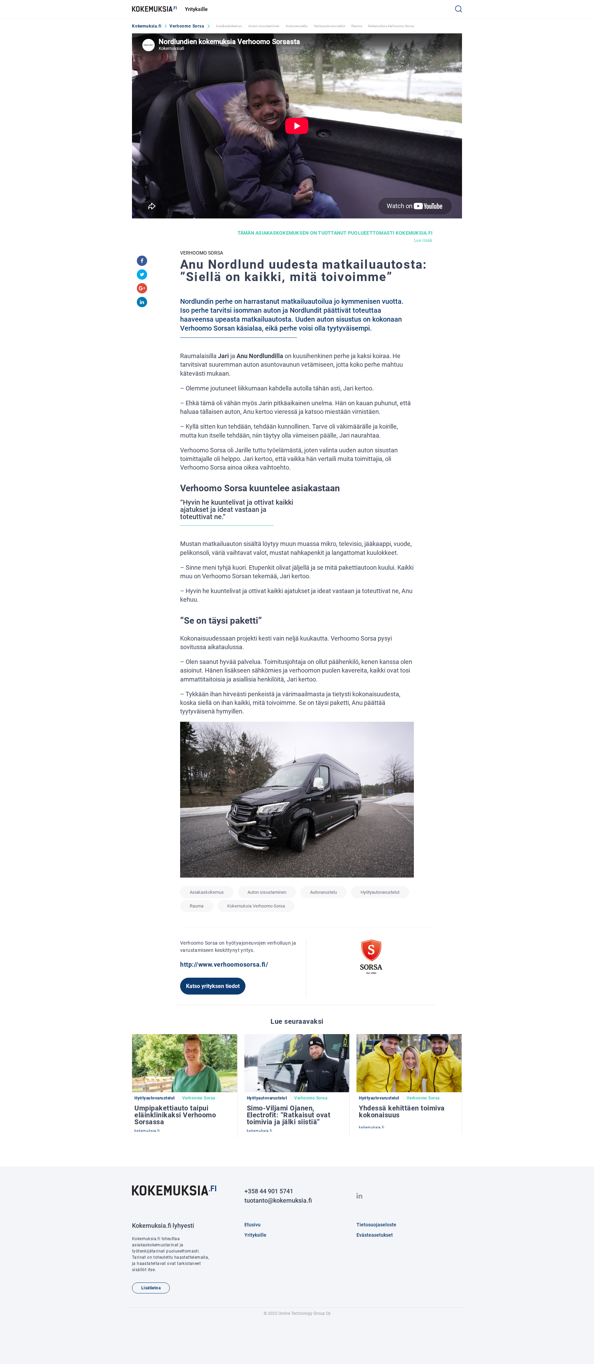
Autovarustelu (297, 26)
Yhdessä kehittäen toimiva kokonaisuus (402, 1111)
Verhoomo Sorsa (186, 26)
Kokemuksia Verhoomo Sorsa (391, 26)
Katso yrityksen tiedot (213, 986)
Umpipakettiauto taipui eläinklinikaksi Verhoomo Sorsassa (175, 1115)
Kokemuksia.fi (146, 26)
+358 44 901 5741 (268, 1191)
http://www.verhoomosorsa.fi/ (224, 964)
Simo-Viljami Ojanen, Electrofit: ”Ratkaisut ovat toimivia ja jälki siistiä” (289, 1115)
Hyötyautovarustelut (329, 26)
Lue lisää (423, 240)
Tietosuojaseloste (376, 1224)
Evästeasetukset (374, 1235)
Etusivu (252, 1224)
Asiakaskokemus (229, 26)
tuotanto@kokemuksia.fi (278, 1200)
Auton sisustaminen (263, 26)
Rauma (356, 26)
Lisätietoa (151, 1288)
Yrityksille (196, 9)
